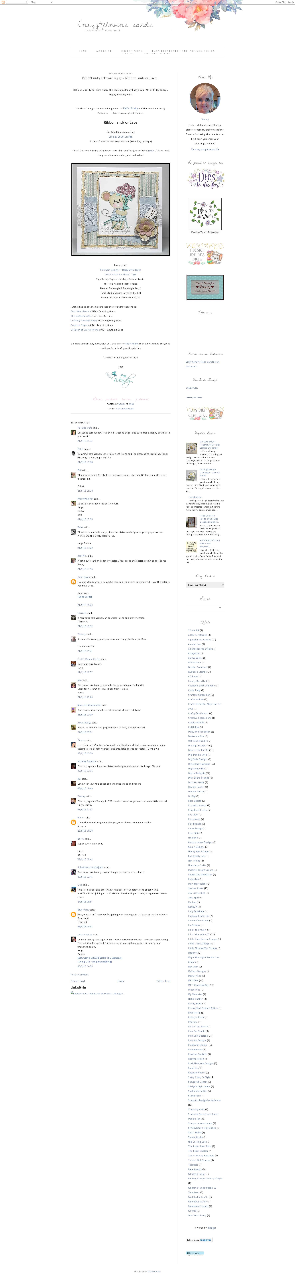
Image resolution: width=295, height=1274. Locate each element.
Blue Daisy (83, 909)
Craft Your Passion (81, 311)
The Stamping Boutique (201, 1155)
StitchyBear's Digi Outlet (202, 1127)
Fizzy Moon (194, 819)
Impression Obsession (200, 874)
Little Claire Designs (199, 943)
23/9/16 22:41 (85, 876)
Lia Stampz (194, 925)
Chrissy (82, 634)
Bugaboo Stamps (197, 671)
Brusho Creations (198, 667)
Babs (80, 527)
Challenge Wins (157, 53)
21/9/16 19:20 (85, 605)
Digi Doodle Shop (197, 754)
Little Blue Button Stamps (202, 939)
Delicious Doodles (198, 740)
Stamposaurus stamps (200, 1123)
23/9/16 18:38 (85, 830)
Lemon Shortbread (198, 920)
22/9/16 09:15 (85, 732)
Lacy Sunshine (196, 911)
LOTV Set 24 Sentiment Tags (120, 274)
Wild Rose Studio (197, 1201)
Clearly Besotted (197, 681)
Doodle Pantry (196, 791)
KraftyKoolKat (85, 498)
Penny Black (195, 1003)
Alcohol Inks (194, 644)
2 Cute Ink (193, 630)
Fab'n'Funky (130, 108)
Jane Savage (84, 722)
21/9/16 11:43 (85, 441)
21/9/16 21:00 (85, 697)
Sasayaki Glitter (196, 1072)
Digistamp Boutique (199, 763)
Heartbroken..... (196, 497)
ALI (79, 778)
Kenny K (192, 906)
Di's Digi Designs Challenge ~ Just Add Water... (210, 472)
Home (83, 51)
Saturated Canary (197, 1081)
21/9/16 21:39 (85, 714)
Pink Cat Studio (196, 1031)
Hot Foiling (194, 860)
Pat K (80, 448)
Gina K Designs (196, 846)
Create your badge (194, 397)
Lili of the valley (197, 929)
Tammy (81, 796)
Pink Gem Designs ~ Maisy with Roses (120, 269)
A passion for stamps (199, 639)
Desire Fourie (85, 934)
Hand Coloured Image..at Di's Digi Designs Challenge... (210, 518)
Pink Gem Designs (125, 408)
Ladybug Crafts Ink (198, 915)
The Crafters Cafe (81, 316)
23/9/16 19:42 (85, 859)
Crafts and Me (196, 699)
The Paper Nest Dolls (200, 1146)
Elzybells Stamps (197, 805)
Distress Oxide (196, 782)
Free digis (193, 833)
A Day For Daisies (197, 634)
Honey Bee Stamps (198, 851)
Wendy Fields (192, 388)
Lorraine (82, 613)
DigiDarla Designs (198, 759)
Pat (79, 470)
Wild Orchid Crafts (198, 1197)
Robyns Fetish (196, 1058)
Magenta (193, 952)
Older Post (164, 981)
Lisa (80, 884)
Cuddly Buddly (196, 722)
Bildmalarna (194, 662)
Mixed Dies (194, 989)
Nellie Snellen (195, 998)
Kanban (192, 902)
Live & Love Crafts (121, 136)
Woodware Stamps (198, 1206)
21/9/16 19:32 (85, 626)
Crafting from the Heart (84, 320)
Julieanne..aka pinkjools (91, 867)
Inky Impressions (197, 883)
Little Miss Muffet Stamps (202, 948)
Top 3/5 (128, 53)
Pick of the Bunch (198, 1026)
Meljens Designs (197, 971)
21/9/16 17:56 (85, 569)
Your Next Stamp (197, 1215)
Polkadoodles (195, 1049)
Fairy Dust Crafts (197, 810)
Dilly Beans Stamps (198, 777)
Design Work (132, 51)
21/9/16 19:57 (85, 672)
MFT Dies (193, 980)
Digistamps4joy (196, 768)
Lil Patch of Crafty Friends (85, 329)
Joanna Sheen (196, 888)
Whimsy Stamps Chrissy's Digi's (205, 1178)
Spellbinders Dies (197, 1091)
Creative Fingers (80, 325)
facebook (111, 399)
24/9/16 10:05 (85, 926)
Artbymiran (194, 653)
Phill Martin (194, 1012)
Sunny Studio (195, 1137)
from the (193, 837)
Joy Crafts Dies (196, 892)
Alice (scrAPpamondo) (89, 705)
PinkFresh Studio (197, 1044)
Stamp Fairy (194, 1095)
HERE (151, 150)
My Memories (195, 994)
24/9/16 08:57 (85, 901)
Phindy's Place (196, 1017)
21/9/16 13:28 (85, 462)
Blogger (211, 1227)
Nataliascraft (85, 427)
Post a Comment (80, 974)
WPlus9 (192, 1210)
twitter (126, 399)
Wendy (205, 119)
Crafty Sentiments (198, 713)
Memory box (194, 975)
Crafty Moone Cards (89, 659)
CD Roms (193, 676)
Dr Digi (192, 796)
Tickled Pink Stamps (199, 1160)
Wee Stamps (195, 1169)
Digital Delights (196, 773)
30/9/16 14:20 (85, 966)
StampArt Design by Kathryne (204, 1100)
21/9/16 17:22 (85, 547)
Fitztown (193, 814)
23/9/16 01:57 (85, 809)
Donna (81, 740)
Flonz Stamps (195, 828)
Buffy (81, 838)
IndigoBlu (193, 879)
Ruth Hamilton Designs (201, 1063)
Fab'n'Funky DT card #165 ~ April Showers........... (210, 543)
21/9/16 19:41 (85, 651)
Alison (81, 817)
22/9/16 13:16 (85, 770)
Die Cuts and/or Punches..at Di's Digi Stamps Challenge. (210, 444)
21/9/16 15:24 (85, 490)
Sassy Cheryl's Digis (199, 1077)
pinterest (142, 399)
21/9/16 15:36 (85, 519)
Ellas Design (195, 800)
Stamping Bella (196, 1109)
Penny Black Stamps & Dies (203, 1008)
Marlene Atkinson (87, 761)
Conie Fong (194, 690)
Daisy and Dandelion (199, 731)
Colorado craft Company (201, 685)
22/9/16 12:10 (85, 753)
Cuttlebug (193, 727)
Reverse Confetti (197, 1054)
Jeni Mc (82, 555)
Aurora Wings (195, 658)
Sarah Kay (193, 1068)
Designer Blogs (154, 1272)
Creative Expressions (200, 717)
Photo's (192, 1021)
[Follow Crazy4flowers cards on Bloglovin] (199, 1241)
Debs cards (84, 577)
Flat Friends (194, 823)
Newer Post (78, 981)
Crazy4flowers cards (115, 24)
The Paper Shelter (198, 1150)
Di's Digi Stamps (197, 745)
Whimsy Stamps (196, 1173)
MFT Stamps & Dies (198, 985)
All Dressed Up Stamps (200, 648)
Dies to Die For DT (198, 750)
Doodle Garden (196, 787)
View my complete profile (205, 149)
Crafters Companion (199, 694)
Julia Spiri (193, 897)
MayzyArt (193, 966)
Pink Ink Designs (197, 1040)
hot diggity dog (196, 856)
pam (80, 680)
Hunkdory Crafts (197, 865)
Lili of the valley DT (199, 934)
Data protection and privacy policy (183, 51)
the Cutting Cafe (197, 1141)
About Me (104, 51)
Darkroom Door (196, 736)
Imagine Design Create (200, 869)
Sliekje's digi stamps (199, 1086)
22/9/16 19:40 (85, 788)
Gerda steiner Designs (200, 842)
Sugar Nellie (194, 1132)
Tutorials (193, 1164)
